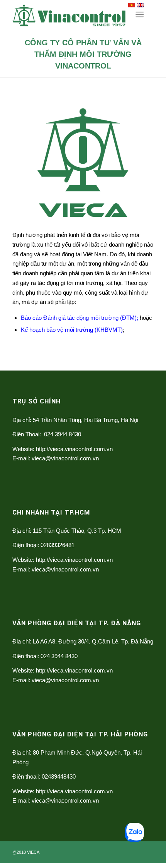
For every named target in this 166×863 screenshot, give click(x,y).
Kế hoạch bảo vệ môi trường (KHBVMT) (72, 329)
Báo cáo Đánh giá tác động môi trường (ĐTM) (79, 317)
